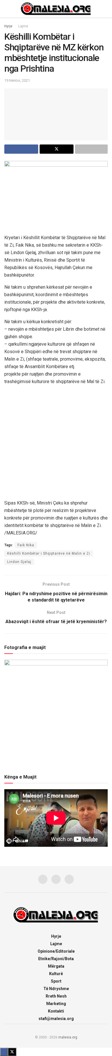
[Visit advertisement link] (56, 442)
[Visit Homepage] (56, 8)
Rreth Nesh (56, 996)
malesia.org (67, 1037)
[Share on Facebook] (21, 149)
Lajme (23, 26)
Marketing (56, 1003)
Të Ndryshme (56, 988)
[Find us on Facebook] (42, 879)
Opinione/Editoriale (56, 951)
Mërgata (56, 966)
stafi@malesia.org (56, 1018)
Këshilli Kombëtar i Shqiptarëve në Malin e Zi (48, 553)
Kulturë (56, 973)
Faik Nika (26, 545)
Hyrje (8, 26)
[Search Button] (105, 8)
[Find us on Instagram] (56, 879)
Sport (56, 981)
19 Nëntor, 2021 (17, 80)
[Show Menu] (6, 8)
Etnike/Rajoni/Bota (56, 958)
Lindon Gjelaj (19, 562)
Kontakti (56, 1011)
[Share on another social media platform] (91, 149)
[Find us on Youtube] (69, 879)
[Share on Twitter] (57, 149)
